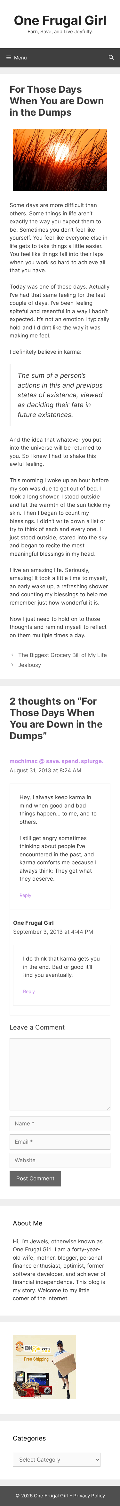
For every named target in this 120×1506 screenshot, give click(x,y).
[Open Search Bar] (111, 57)
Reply (25, 895)
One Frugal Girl (60, 20)
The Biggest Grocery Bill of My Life (62, 655)
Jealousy (29, 665)
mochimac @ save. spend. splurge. (56, 761)
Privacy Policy (89, 1496)
